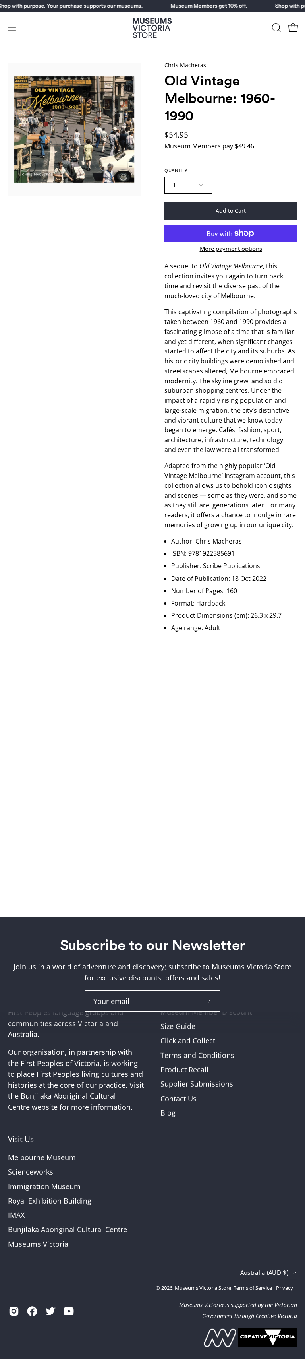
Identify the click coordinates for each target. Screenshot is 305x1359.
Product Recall (184, 1069)
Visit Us (21, 1139)
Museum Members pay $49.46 (209, 146)
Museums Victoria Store (203, 1287)
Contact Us (178, 1098)
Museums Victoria (38, 1243)
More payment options (231, 248)
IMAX (16, 1215)
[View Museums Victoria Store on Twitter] (50, 1311)
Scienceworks (30, 1172)
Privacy (284, 1287)
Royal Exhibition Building (49, 1200)
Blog (168, 1113)
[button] (275, 27)
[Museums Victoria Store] (152, 28)
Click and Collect (187, 1040)
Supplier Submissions (196, 1084)
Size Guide (177, 1026)
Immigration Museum (44, 1186)
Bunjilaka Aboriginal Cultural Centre (67, 1229)
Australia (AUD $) (264, 1272)
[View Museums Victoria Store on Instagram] (14, 1311)
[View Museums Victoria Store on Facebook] (32, 1311)
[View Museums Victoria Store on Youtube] (69, 1311)
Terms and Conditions (197, 1055)
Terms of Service (253, 1287)
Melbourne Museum (42, 1157)
